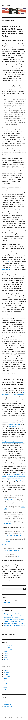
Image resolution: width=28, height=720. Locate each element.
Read (3, 713)
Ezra (3, 441)
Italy (5, 680)
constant (11, 441)
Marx (5, 682)
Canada (6, 670)
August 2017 (7, 651)
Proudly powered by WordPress (15, 717)
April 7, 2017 (7, 524)
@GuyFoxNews (6, 602)
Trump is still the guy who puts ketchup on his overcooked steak (12, 381)
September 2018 (8, 649)
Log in (5, 701)
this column (7, 261)
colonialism (11, 373)
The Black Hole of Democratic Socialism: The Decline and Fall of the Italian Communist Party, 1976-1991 (14, 619)
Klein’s (7, 441)
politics (19, 373)
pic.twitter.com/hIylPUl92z (12, 550)
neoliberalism (7, 684)
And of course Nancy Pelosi (9, 545)
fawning (16, 441)
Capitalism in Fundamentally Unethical (14, 615)
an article (17, 252)
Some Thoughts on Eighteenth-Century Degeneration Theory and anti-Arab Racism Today (12, 31)
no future (6, 5)
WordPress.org (8, 706)
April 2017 (6, 659)
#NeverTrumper (9, 499)
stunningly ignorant (14, 426)
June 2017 (6, 655)
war (22, 373)
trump (13, 580)
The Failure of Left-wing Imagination (14, 623)
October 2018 (7, 648)
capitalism (6, 672)
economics (7, 676)
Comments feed (8, 704)
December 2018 (8, 646)
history (15, 373)
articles (21, 441)
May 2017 (6, 657)
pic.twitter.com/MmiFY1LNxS (12, 535)
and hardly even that (14, 424)
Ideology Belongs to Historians (12, 614)
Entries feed (7, 702)
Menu (23, 5)
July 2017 (6, 653)
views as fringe (6, 269)
